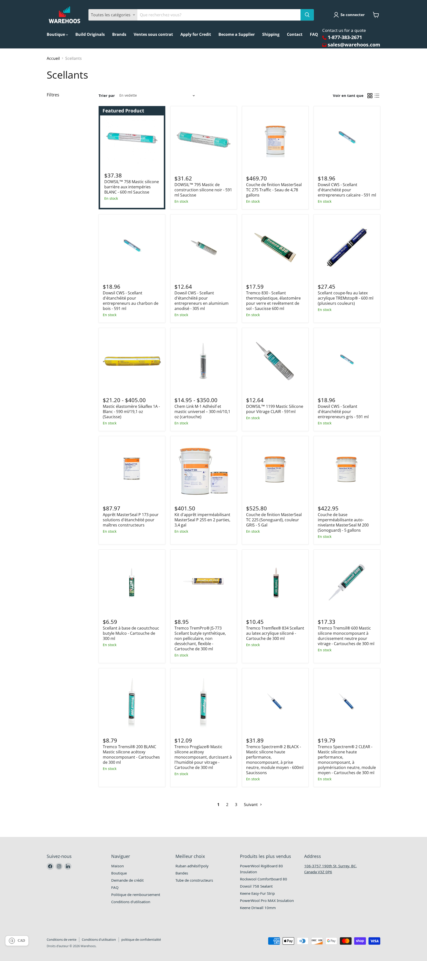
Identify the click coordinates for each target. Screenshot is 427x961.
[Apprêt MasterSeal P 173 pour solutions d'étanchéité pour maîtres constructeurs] (132, 469)
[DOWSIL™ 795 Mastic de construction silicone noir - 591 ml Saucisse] (203, 139)
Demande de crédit (127, 880)
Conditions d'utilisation (130, 901)
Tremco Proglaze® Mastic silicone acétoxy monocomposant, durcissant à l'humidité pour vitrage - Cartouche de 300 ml (203, 757)
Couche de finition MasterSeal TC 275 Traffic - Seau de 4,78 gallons (274, 190)
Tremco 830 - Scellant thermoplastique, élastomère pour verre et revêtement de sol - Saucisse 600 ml (273, 300)
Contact (294, 34)
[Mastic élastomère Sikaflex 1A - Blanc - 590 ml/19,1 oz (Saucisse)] (132, 361)
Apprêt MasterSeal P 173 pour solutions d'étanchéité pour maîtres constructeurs (131, 520)
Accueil (53, 58)
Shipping (270, 34)
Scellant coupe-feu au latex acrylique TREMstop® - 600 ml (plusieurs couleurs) (345, 298)
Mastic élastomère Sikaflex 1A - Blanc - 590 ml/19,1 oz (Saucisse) (131, 411)
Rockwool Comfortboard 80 (263, 878)
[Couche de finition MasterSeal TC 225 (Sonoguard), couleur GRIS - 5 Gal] (275, 469)
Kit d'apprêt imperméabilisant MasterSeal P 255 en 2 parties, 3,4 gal (202, 520)
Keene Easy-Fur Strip (257, 893)
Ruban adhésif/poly (192, 865)
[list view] (376, 95)
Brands (119, 34)
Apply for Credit (195, 34)
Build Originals (90, 34)
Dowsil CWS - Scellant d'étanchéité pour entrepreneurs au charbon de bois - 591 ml (130, 300)
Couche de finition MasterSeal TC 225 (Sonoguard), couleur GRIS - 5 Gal (274, 520)
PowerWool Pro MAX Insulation (267, 900)
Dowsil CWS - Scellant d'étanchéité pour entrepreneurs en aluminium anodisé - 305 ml (201, 300)
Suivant (251, 804)
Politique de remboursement (135, 894)
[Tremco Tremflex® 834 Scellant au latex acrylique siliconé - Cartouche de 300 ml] (275, 583)
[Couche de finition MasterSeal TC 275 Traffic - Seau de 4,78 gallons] (275, 139)
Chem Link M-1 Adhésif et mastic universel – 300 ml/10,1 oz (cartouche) (202, 411)
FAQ (314, 34)
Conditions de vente (61, 939)
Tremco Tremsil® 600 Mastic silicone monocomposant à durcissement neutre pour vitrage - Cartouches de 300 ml (346, 635)
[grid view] (369, 95)
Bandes (181, 873)
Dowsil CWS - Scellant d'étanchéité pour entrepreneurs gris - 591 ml (343, 411)
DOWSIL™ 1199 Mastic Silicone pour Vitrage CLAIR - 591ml (274, 409)
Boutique (56, 34)
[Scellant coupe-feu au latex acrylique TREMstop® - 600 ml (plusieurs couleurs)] (347, 247)
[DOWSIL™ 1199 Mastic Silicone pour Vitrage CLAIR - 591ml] (275, 361)
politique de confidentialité (141, 939)
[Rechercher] (307, 15)
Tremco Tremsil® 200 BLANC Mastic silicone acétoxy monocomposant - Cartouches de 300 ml (131, 754)
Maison (117, 865)
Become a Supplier (236, 34)
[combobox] (218, 15)
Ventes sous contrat (153, 34)
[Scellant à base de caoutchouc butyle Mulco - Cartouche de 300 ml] (132, 583)
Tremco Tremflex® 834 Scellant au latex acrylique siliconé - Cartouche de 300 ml (275, 633)
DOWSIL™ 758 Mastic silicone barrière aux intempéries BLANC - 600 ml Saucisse (131, 187)
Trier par (107, 95)
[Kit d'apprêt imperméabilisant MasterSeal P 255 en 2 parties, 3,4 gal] (203, 469)
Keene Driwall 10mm (258, 907)
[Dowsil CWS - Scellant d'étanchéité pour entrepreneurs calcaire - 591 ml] (347, 139)
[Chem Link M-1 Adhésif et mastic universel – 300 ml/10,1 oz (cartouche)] (203, 361)
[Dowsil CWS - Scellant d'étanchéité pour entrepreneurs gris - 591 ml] (347, 361)
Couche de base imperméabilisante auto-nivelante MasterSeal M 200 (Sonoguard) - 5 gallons (343, 522)
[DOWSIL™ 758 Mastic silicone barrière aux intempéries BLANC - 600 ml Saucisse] (132, 138)
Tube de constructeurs (194, 880)
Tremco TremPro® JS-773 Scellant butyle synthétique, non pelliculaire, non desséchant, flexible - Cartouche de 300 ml (200, 638)
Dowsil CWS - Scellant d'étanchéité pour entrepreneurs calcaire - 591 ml (347, 190)
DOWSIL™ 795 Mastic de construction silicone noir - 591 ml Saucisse (203, 190)
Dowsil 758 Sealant (256, 886)
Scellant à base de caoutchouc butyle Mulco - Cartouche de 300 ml (131, 633)
